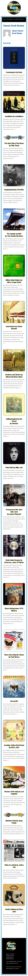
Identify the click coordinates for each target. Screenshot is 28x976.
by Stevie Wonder (14, 327)
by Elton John (14, 746)
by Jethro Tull (14, 866)
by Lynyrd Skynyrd (14, 512)
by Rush (14, 72)
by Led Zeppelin (14, 793)
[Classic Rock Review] (11, 950)
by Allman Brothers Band (14, 376)
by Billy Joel (13, 467)
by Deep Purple (14, 822)
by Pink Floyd (14, 144)
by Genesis (14, 421)
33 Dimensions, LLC (14, 961)
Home (7, 953)
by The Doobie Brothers (14, 235)
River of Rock (9, 968)
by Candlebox (14, 116)
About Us (12, 953)
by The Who (14, 190)
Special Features (10, 958)
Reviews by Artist (10, 955)
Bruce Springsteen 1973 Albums (14, 609)
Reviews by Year (9, 957)
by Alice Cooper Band (14, 281)
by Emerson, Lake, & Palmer (14, 561)
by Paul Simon (14, 656)
